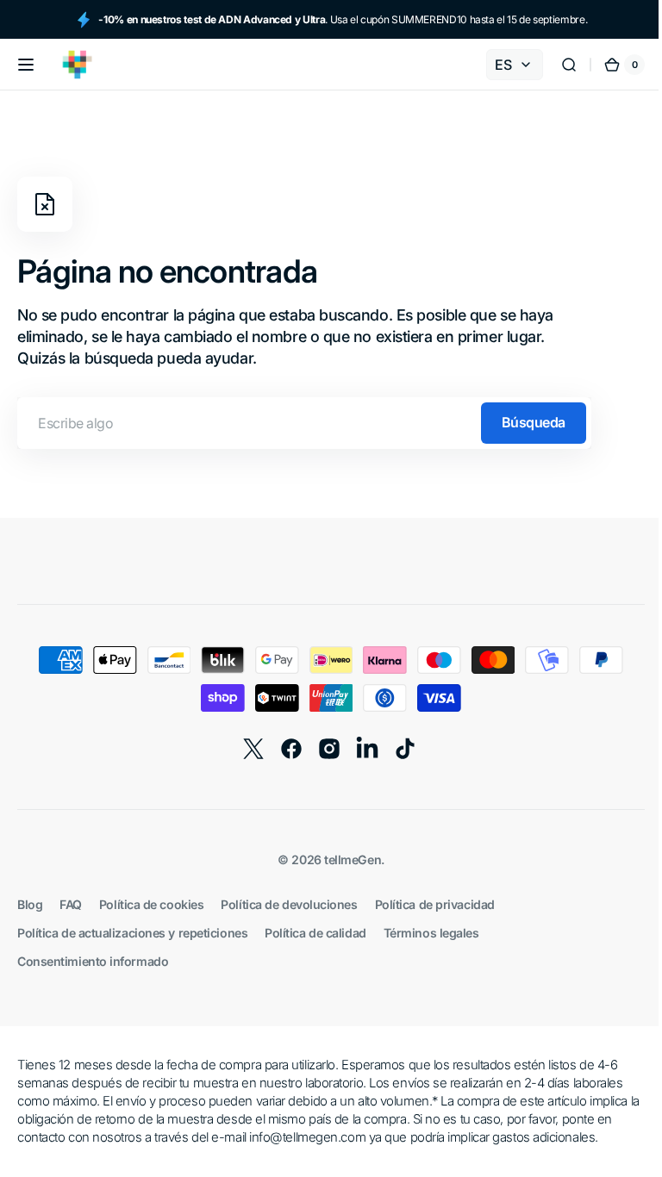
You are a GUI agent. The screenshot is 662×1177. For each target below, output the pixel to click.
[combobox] (304, 423)
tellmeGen (346, 859)
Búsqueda (533, 422)
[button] (26, 65)
